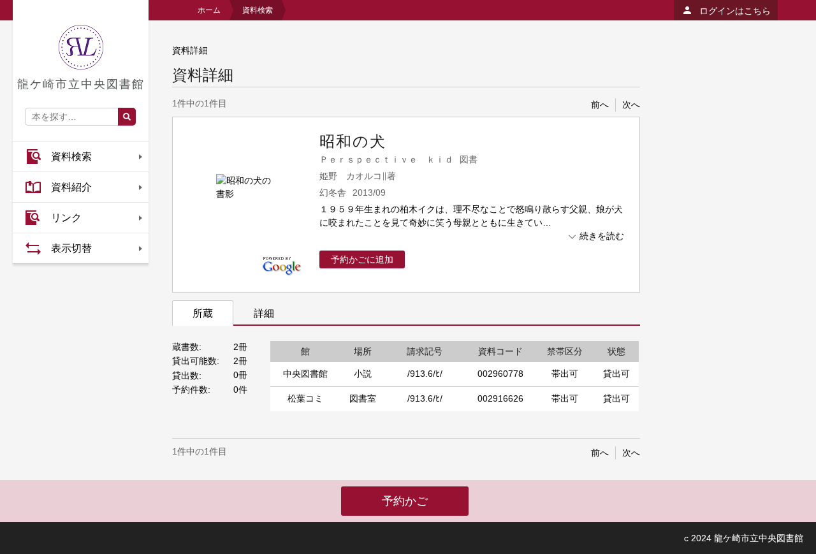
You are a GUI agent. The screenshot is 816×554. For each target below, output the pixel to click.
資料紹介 (71, 187)
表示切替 (71, 248)
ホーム (209, 10)
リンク (66, 217)
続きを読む (601, 236)
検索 (127, 117)
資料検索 (71, 156)
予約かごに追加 (362, 259)
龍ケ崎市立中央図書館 (81, 84)
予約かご (405, 501)
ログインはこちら (735, 11)
